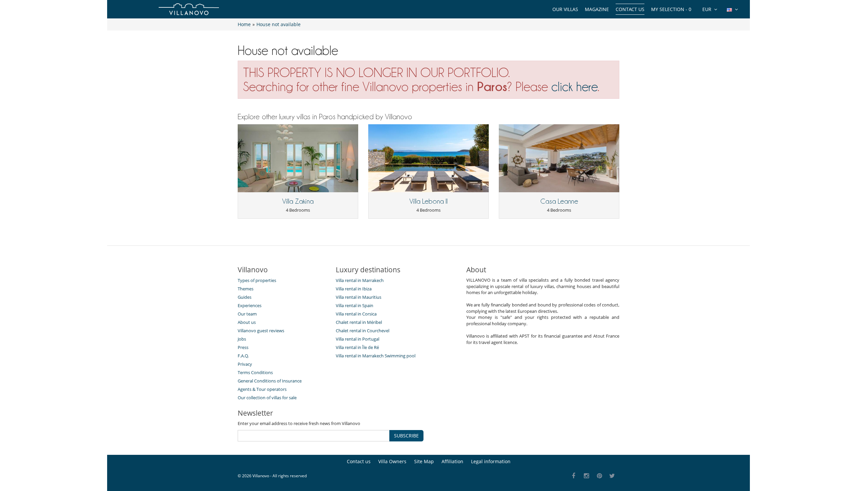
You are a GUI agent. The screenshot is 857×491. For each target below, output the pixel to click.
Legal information (491, 461)
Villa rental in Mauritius (358, 297)
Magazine (597, 9)
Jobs (242, 339)
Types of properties (257, 280)
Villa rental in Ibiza (354, 289)
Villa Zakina (298, 201)
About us (247, 322)
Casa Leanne (559, 201)
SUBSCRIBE (406, 435)
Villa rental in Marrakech (360, 280)
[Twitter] (612, 476)
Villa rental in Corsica (356, 314)
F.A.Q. (243, 356)
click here (574, 86)
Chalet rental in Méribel (359, 322)
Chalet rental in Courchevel (362, 331)
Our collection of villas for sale (267, 398)
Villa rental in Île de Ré (357, 347)
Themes (245, 289)
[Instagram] (587, 476)
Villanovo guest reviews (261, 331)
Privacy (245, 364)
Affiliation (452, 461)
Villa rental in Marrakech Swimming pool (375, 356)
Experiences (249, 305)
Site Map (424, 461)
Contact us (630, 9)
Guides (244, 297)
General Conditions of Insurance (270, 381)
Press (243, 347)
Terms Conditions (255, 372)
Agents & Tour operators (262, 389)
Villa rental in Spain (354, 305)
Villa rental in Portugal (357, 339)
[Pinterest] (599, 476)
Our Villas (565, 9)
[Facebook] (573, 476)
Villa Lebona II (428, 201)
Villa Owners (392, 461)
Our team (247, 314)
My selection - (671, 9)
